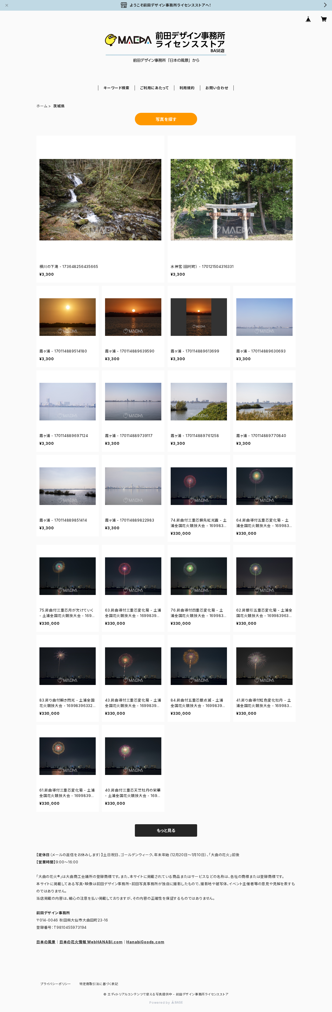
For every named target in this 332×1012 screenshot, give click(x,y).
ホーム (41, 106)
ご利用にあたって (154, 88)
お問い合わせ (216, 88)
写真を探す (166, 119)
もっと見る (166, 830)
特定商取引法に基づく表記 (98, 984)
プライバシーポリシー (55, 984)
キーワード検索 (116, 88)
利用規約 (187, 88)
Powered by (160, 1002)
